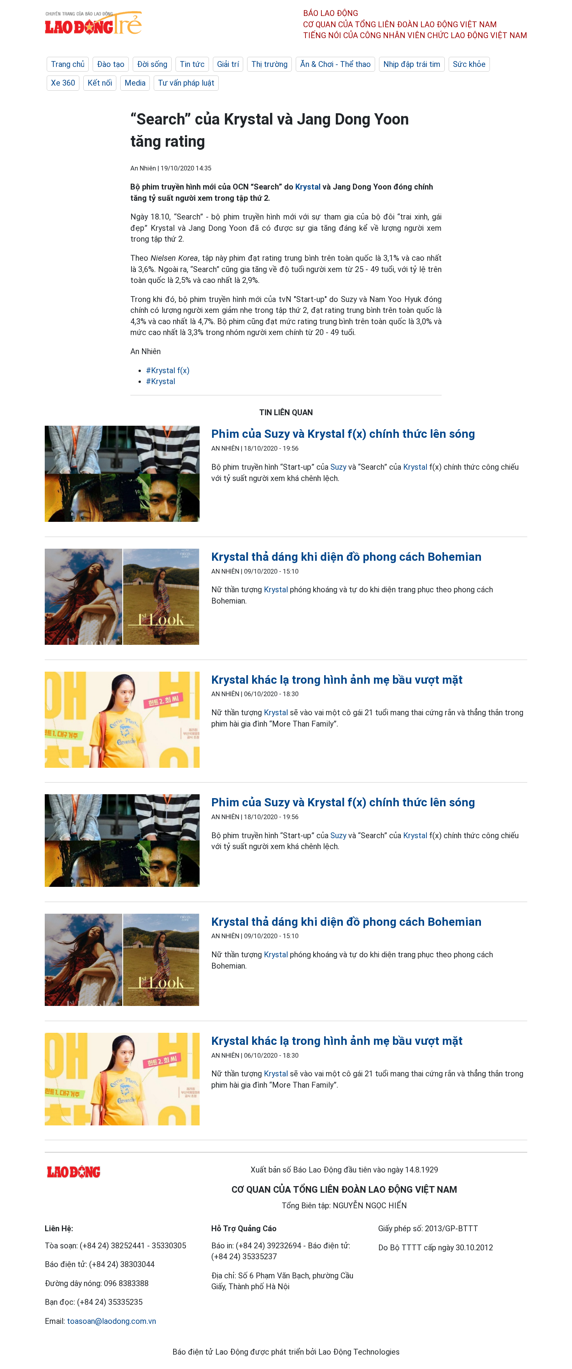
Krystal (308, 186)
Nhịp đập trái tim (411, 64)
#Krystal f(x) (167, 370)
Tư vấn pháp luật (186, 83)
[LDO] (122, 475)
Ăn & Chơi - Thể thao (335, 64)
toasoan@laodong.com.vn (111, 1321)
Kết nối (100, 83)
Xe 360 (63, 83)
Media (135, 83)
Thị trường (269, 64)
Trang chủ (67, 64)
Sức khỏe (469, 64)
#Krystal (160, 381)
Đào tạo (111, 64)
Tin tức (192, 64)
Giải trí (228, 64)
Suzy (338, 467)
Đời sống (152, 64)
